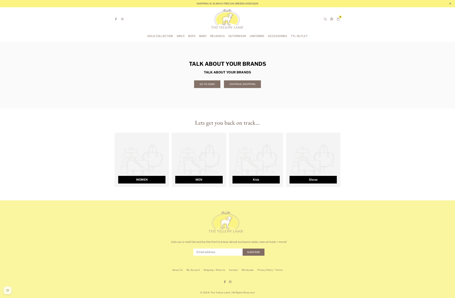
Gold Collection (160, 36)
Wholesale (248, 269)
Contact (233, 269)
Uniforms (257, 36)
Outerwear (237, 36)
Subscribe (253, 252)
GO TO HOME (207, 84)
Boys (192, 36)
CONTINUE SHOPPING (242, 84)
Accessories (277, 36)
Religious (217, 36)
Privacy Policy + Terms (270, 269)
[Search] (325, 19)
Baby (203, 36)
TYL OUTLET (299, 36)
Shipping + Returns (214, 269)
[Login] (331, 19)
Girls (181, 36)
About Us (177, 269)
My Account (193, 269)
